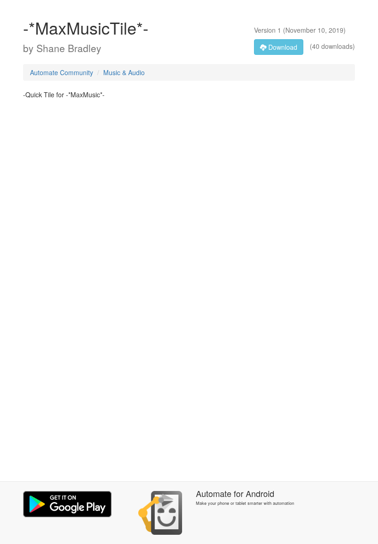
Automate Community (61, 72)
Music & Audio (124, 72)
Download (281, 47)
